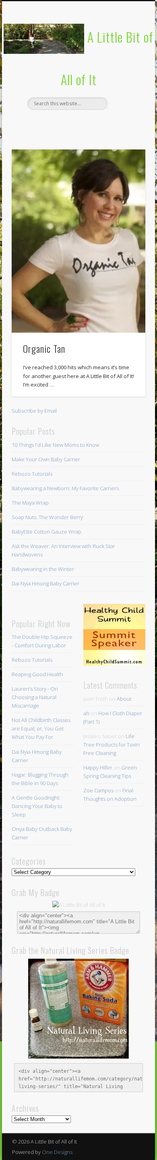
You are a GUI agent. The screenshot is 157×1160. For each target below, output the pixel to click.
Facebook (44, 123)
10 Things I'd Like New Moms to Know (55, 444)
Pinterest (77, 123)
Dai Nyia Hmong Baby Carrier (45, 583)
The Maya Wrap (30, 502)
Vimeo (93, 123)
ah (86, 713)
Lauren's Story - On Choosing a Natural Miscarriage (35, 697)
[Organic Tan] (78, 241)
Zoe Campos (98, 790)
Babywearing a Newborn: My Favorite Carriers (65, 488)
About (124, 698)
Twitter (60, 123)
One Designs (57, 1152)
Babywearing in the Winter (43, 569)
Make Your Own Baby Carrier (46, 459)
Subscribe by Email (34, 410)
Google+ (110, 123)
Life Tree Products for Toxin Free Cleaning (111, 744)
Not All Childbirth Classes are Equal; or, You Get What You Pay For (41, 728)
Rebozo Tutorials (32, 473)
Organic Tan (44, 348)
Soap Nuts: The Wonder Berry (47, 517)
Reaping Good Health (37, 674)
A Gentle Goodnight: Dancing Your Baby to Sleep (37, 806)
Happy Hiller (97, 767)
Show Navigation (126, 71)
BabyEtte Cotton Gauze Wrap (46, 531)
